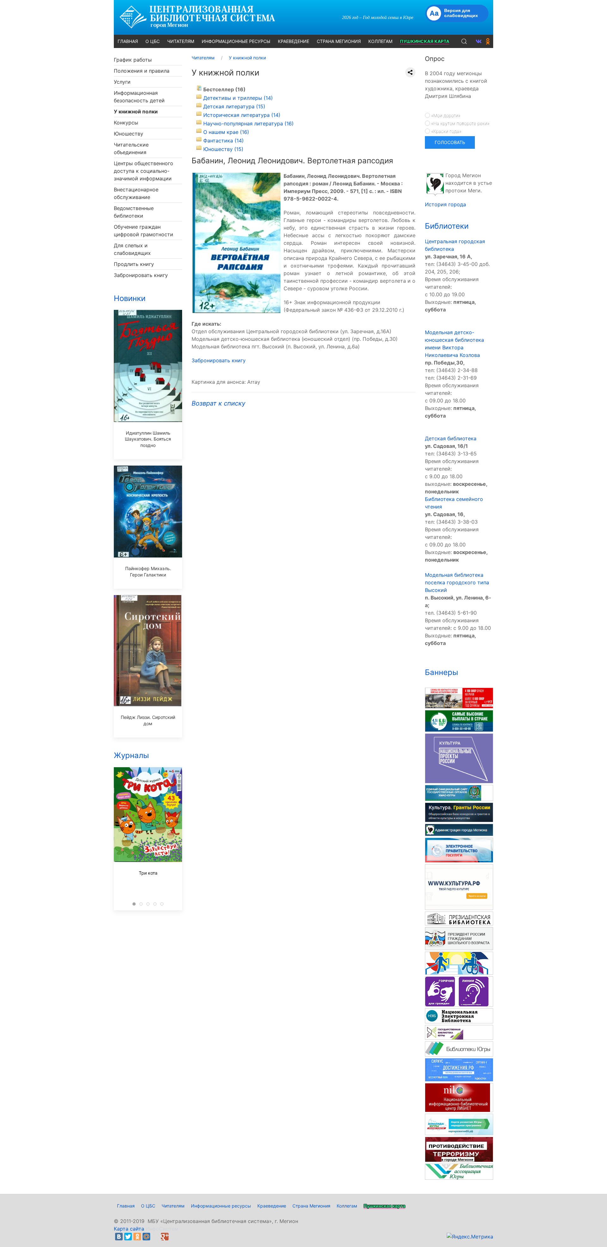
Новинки (129, 298)
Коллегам (347, 1205)
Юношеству (128, 133)
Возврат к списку (218, 403)
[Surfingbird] (174, 1236)
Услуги (122, 82)
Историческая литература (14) (241, 115)
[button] (464, 41)
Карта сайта (129, 1229)
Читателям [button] (180, 41)
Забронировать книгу (141, 275)
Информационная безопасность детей (139, 97)
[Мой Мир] (146, 1236)
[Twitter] (128, 1236)
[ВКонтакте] (119, 1236)
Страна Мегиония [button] (339, 41)
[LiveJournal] (155, 1236)
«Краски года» (445, 131)
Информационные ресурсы (221, 1205)
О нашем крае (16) (226, 132)
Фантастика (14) (223, 140)
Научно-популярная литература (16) (248, 123)
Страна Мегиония (311, 1205)
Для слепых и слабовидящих (132, 249)
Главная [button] (128, 41)
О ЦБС (148, 1205)
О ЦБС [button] (152, 41)
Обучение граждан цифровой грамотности (143, 231)
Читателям (173, 1205)
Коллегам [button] (380, 41)
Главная (126, 1205)
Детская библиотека (450, 438)
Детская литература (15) (234, 106)
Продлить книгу (134, 264)
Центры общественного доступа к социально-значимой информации (143, 171)
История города (445, 204)
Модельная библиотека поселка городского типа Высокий (457, 582)
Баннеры (441, 672)
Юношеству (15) (223, 149)
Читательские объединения (131, 148)
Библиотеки (447, 226)
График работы (133, 60)
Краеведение (271, 1205)
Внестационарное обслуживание (136, 193)
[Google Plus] (165, 1236)
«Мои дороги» (445, 115)
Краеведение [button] (293, 41)
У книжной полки (136, 111)
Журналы (131, 755)
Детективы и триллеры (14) (238, 98)
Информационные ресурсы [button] (236, 41)
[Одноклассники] (137, 1236)
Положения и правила (141, 71)
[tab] (134, 904)
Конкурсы (126, 122)
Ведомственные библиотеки (134, 212)
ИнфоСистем (162, 1229)
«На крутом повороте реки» (459, 123)
